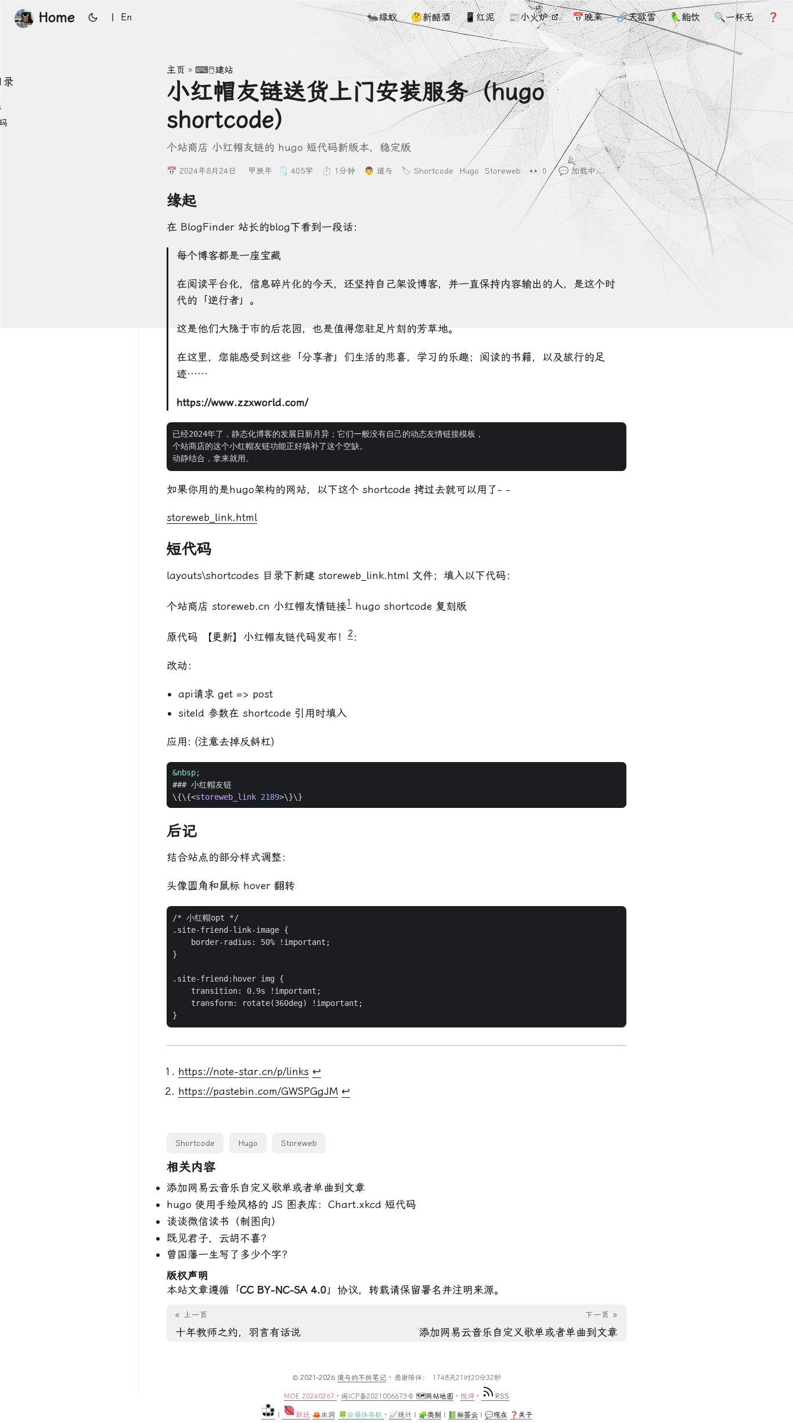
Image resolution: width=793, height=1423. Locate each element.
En (126, 17)
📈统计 (400, 1415)
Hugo (469, 170)
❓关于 (521, 1415)
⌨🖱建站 (214, 70)
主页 (176, 70)
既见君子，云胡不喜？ (219, 1238)
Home (57, 17)
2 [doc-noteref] (350, 633)
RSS (502, 1396)
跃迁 (303, 1415)
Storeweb (503, 170)
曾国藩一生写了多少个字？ (229, 1254)
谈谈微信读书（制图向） (224, 1221)
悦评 (467, 1396)
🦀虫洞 (323, 1415)
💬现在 (496, 1415)
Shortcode (433, 170)
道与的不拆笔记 (361, 1378)
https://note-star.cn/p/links (243, 1071)
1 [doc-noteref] (349, 603)
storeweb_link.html (212, 517)
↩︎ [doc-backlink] (316, 1071)
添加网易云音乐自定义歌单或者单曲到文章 (266, 1187)
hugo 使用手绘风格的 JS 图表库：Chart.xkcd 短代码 (291, 1204)
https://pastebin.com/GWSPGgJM (258, 1091)
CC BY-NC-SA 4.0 (283, 1290)
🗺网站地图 (434, 1396)
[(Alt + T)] (93, 17)
